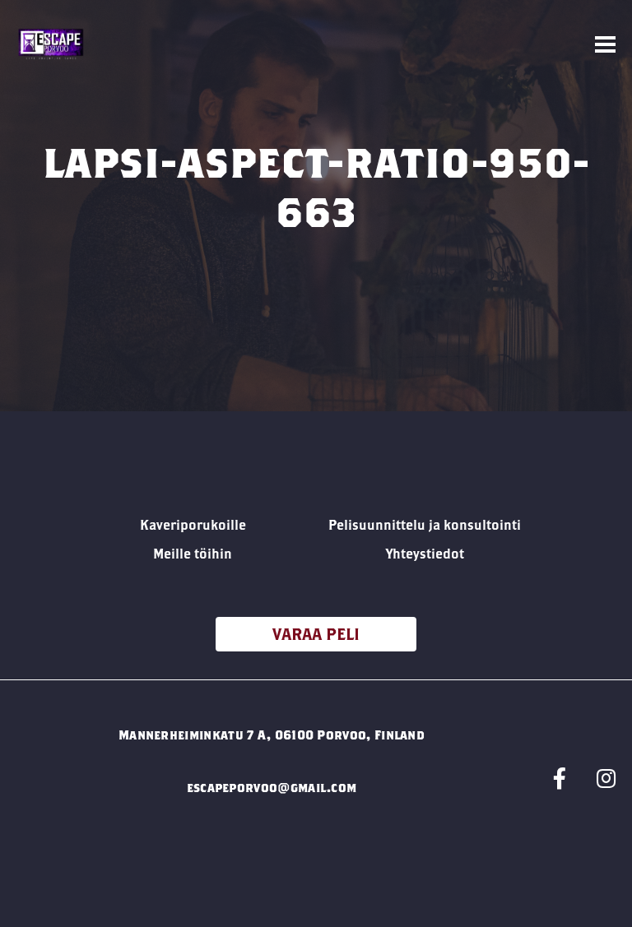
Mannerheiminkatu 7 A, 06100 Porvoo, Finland (271, 734)
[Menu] (605, 44)
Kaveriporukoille (193, 524)
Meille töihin (192, 553)
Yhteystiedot (425, 553)
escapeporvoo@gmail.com (272, 787)
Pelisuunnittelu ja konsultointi (424, 524)
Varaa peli (316, 633)
